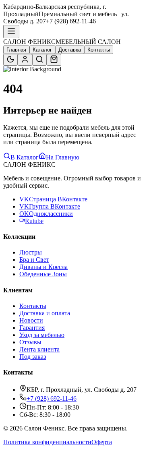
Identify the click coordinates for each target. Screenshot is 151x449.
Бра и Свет (34, 259)
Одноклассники (46, 213)
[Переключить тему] (10, 60)
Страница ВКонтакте (53, 199)
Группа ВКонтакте (49, 206)
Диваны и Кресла (43, 266)
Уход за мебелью (41, 334)
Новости (31, 320)
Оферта (101, 442)
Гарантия (32, 327)
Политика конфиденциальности (47, 442)
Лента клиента (39, 349)
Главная (16, 50)
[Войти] (25, 60)
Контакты (98, 50)
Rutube (34, 220)
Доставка (69, 50)
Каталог (42, 50)
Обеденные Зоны (43, 274)
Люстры (30, 252)
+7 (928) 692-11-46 (52, 398)
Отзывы (30, 342)
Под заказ (32, 356)
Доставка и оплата (44, 313)
